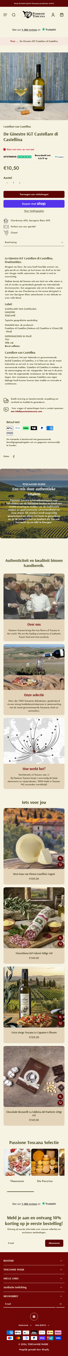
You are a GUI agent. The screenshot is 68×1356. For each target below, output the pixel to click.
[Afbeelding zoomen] (34, 86)
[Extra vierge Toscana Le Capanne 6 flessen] (34, 997)
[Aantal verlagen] (7, 183)
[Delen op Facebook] (14, 456)
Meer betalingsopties (34, 211)
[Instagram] (34, 1317)
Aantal (7, 178)
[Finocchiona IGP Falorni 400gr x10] (34, 917)
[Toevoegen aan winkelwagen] (60, 865)
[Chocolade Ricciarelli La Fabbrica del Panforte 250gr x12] (34, 1076)
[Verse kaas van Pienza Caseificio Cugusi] (34, 838)
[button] (5, 14)
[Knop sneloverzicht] (60, 858)
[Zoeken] (13, 14)
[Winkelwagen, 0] (61, 14)
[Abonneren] (60, 1304)
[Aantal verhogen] (19, 183)
